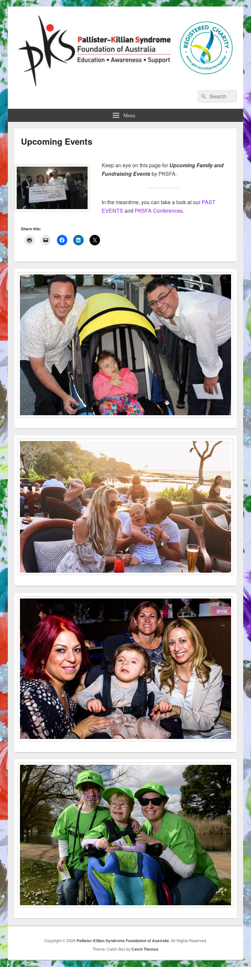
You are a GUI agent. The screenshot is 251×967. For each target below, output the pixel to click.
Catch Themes (145, 949)
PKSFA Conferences (159, 210)
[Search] (203, 96)
